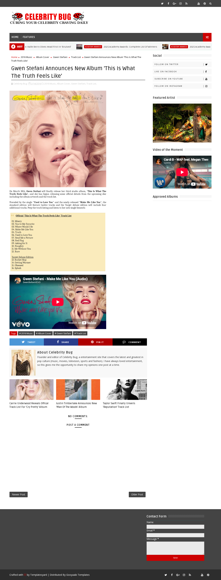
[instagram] (180, 3)
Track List (76, 57)
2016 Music (26, 57)
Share (65, 342)
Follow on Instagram (168, 86)
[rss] (186, 3)
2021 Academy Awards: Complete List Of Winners (119, 46)
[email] (192, 3)
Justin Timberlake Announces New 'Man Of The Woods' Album (76, 405)
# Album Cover (43, 333)
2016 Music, (50, 83)
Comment (134, 342)
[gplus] (174, 3)
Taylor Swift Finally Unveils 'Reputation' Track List (119, 405)
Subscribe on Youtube (169, 79)
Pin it (100, 342)
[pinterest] (204, 3)
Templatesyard (38, 574)
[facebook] (168, 3)
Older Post (137, 494)
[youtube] (198, 3)
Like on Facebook (166, 71)
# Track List (80, 333)
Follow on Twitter (167, 64)
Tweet (31, 342)
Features (29, 37)
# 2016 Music (26, 333)
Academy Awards (82, 47)
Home (15, 37)
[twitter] (162, 3)
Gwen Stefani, (78, 83)
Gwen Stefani (60, 57)
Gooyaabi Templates (78, 574)
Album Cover (42, 57)
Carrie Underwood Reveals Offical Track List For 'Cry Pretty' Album (29, 405)
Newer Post (18, 494)
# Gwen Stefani (63, 333)
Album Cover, (64, 83)
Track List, (92, 83)
